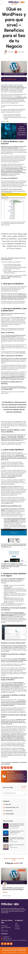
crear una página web (16, 317)
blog (7, 353)
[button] (2, 2)
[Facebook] (8, 943)
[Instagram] (2, 943)
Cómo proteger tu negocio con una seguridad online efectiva (17, 831)
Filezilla (3, 488)
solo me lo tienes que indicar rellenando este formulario (14, 753)
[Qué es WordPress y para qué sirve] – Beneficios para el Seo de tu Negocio (13, 888)
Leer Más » (5, 892)
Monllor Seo (22, 950)
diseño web (14, 521)
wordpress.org (14, 501)
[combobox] (14, 793)
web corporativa (20, 353)
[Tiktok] (5, 943)
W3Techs (11, 182)
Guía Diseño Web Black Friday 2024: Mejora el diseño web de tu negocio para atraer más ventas (17, 825)
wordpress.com (8, 503)
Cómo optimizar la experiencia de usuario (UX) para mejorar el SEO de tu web (17, 839)
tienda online (8, 389)
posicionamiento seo (7, 377)
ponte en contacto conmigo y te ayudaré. (13, 745)
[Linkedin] (11, 943)
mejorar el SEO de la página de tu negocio (13, 614)
